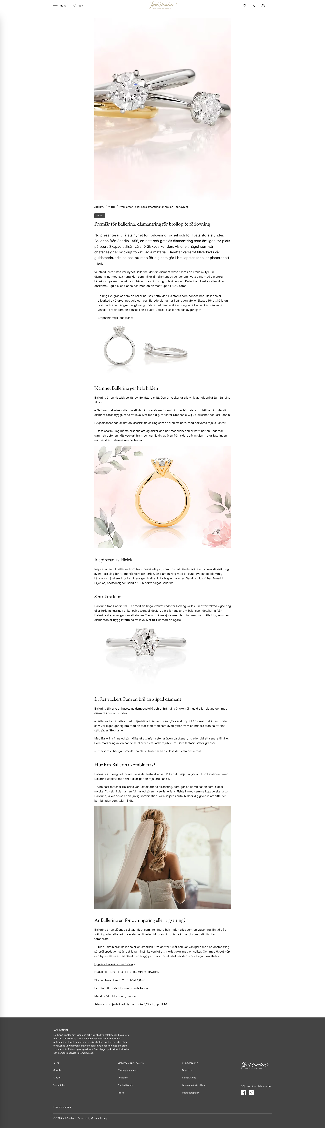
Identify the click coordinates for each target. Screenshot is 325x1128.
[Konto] (253, 5)
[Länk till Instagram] (251, 1092)
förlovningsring (154, 281)
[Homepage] (162, 5)
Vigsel (99, 215)
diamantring (102, 276)
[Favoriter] (244, 5)
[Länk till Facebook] (244, 1092)
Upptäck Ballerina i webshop (113, 964)
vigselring (177, 281)
